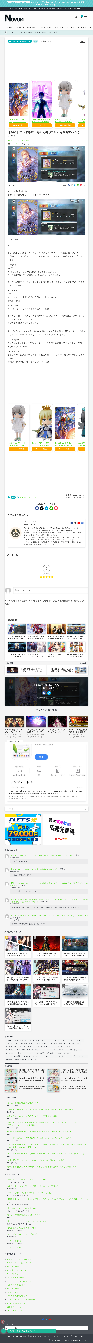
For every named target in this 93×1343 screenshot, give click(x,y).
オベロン (68, 1080)
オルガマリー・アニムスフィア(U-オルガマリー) (23, 1083)
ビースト (50, 1087)
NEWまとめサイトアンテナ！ (19, 1304)
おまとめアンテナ (14, 1341)
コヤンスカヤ (10, 1087)
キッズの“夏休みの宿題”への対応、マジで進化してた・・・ (32, 1227)
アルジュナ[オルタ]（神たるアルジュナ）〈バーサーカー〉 (27, 1077)
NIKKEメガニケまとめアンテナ (20, 1293)
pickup (8, 1074)
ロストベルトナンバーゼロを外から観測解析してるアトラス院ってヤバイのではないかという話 (46, 1188)
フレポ (26, 140)
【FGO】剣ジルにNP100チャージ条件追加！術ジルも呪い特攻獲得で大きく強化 (41, 889)
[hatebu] (75, 185)
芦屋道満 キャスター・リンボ (25, 1093)
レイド (68, 1090)
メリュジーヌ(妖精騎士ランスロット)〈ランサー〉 (24, 1090)
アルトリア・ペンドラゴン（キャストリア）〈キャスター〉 (27, 1080)
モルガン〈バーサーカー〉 (54, 1090)
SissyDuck (15, 144)
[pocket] (81, 185)
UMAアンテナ (13, 1308)
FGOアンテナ (13, 1300)
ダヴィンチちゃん (24, 1087)
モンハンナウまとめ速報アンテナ (21, 1315)
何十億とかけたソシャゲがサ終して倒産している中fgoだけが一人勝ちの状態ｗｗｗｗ (42, 1201)
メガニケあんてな (14, 1326)
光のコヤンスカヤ (80, 1090)
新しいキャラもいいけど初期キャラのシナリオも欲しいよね (32, 1150)
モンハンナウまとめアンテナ (19, 1319)
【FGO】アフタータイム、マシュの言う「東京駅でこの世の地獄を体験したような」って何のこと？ (49, 949)
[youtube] (79, 557)
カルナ (45, 1083)
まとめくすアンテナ (15, 1311)
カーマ (53, 1083)
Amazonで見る (18, 125)
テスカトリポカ (38, 1087)
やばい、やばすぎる (15, 1275)
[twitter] (49, 727)
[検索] (85, 843)
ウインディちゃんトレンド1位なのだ (22, 1268)
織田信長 (9, 1093)
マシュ (58, 1087)
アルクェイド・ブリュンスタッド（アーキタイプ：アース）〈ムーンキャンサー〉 (43, 1074)
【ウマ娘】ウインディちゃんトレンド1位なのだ (27, 1255)
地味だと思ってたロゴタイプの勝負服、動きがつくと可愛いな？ (34, 1220)
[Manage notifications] (2, 1322)
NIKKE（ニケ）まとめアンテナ (20, 1297)
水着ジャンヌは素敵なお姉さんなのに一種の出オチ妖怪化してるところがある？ (40, 1143)
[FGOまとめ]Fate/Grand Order (20, 41)
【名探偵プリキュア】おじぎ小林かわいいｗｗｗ (27, 1262)
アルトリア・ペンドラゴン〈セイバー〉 (65, 1077)
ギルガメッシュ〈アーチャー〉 (69, 1083)
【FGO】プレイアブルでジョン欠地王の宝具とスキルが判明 (33, 903)
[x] (72, 185)
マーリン (67, 1087)
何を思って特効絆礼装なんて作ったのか (23, 1137)
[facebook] (69, 185)
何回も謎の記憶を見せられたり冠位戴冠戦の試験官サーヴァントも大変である (39, 1165)
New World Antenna (16, 1337)
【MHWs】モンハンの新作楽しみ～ (22, 1242)
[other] (82, 557)
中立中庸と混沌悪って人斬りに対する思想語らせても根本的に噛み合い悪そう (39, 1172)
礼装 (35, 41)
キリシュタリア (15, 140)
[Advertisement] (46, 61)
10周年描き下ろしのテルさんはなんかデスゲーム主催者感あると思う (36, 1194)
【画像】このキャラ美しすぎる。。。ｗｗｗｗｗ (27, 1214)
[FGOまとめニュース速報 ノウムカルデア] (14, 18)
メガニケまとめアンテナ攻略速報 (21, 1333)
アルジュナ (79, 1074)
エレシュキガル (57, 1080)
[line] (78, 185)
